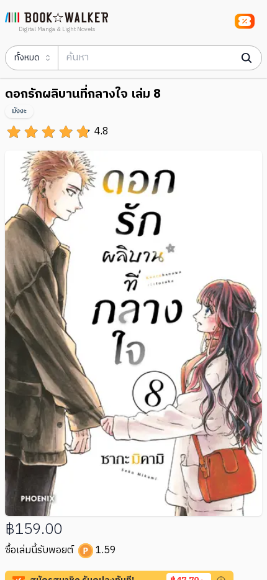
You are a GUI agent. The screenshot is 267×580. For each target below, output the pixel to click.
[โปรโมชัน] (245, 21)
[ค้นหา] (246, 57)
